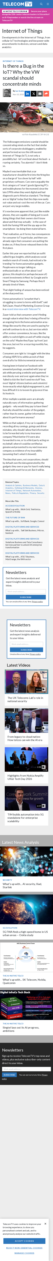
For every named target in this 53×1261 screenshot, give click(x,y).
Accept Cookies (24, 1241)
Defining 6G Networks (24, 488)
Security (40, 493)
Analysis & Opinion (13, 485)
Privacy (33, 493)
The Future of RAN (15, 517)
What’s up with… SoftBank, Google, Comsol (24, 521)
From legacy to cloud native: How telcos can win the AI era (24, 738)
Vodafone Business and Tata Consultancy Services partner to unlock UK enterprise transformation (24, 544)
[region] (24, 1240)
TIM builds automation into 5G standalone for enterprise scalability (25, 818)
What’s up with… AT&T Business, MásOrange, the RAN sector (20, 557)
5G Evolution (10, 928)
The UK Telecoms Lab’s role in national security (25, 699)
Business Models (30, 485)
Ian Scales (19, 91)
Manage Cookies (24, 1253)
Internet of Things (22, 31)
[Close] (45, 1224)
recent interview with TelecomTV (23, 309)
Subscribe (26, 597)
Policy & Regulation (20, 493)
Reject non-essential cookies (24, 1248)
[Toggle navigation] (47, 4)
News (7, 493)
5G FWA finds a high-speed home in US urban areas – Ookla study (25, 933)
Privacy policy (37, 602)
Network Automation (32, 490)
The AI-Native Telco (13, 976)
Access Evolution (15, 506)
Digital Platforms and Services (22, 527)
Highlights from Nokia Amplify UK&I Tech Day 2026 (25, 777)
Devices (38, 488)
